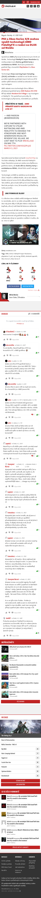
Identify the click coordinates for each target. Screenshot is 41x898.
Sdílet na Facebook (13, 286)
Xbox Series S (5, 259)
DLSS (11, 253)
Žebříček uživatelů (32, 867)
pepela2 (8, 443)
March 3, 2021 (11, 148)
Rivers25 (9, 796)
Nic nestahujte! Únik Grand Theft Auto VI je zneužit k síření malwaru (22, 797)
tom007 (8, 618)
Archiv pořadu (5, 861)
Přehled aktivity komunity (20, 847)
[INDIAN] (8, 6)
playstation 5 (5, 256)
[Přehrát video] (20, 234)
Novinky (9, 35)
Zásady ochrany (20, 861)
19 (38, 353)
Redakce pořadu (6, 864)
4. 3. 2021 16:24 (17, 35)
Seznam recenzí (20, 780)
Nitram (9, 813)
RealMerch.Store (35, 2)
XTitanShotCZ (10, 331)
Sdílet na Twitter (28, 286)
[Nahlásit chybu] (20, 891)
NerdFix (4, 870)
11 (38, 337)
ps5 (11, 256)
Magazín (3, 35)
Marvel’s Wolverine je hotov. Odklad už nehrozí (22, 831)
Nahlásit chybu (33, 290)
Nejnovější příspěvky (32, 862)
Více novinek (20, 701)
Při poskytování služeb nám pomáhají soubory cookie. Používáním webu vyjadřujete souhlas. (18, 884)
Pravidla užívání (20, 864)
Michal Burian (9, 52)
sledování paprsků (31, 256)
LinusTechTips (30, 158)
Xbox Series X (15, 259)
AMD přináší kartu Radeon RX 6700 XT (18, 106)
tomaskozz (11, 512)
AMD (7, 253)
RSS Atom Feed (6, 867)
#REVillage (28, 141)
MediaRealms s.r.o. (7, 889)
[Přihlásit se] (38, 6)
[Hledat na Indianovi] (28, 6)
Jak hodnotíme (20, 784)
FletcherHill (10, 838)
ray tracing (16, 256)
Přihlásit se (20, 323)
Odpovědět (15, 339)
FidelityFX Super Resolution (22, 253)
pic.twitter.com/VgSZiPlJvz (17, 145)
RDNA (23, 256)
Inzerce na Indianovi (18, 871)
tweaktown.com (11, 250)
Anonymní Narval (9, 465)
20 (38, 633)
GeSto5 (9, 821)
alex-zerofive (10, 345)
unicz (9, 361)
